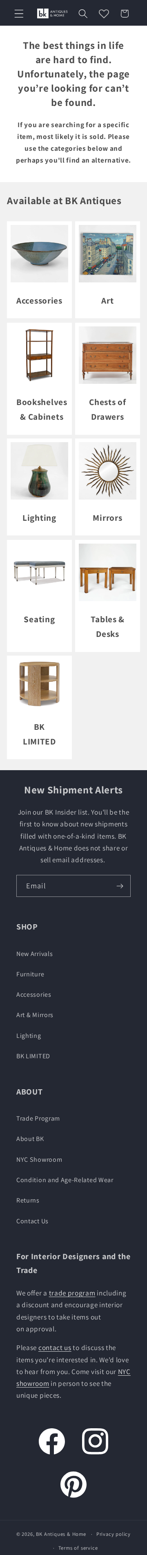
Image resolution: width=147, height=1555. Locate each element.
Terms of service (78, 1547)
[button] (19, 13)
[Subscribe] (119, 886)
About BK (30, 1138)
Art (107, 300)
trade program (72, 1292)
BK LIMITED (39, 734)
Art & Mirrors (34, 1015)
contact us (54, 1347)
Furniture (30, 974)
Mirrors (107, 517)
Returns (28, 1200)
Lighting (39, 517)
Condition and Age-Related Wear (65, 1180)
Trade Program (38, 1118)
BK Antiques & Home (61, 1534)
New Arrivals (34, 953)
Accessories (39, 300)
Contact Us (32, 1221)
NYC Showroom (39, 1159)
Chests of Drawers (107, 409)
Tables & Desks (108, 626)
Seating (39, 619)
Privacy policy (113, 1534)
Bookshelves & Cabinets (41, 409)
